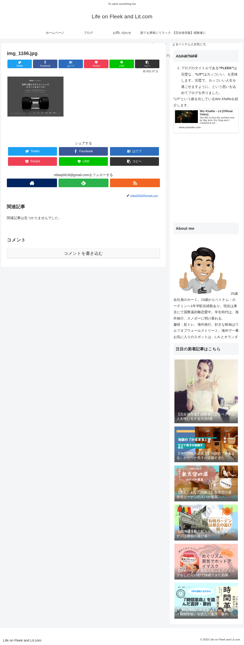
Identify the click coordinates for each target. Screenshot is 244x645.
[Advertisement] (206, 186)
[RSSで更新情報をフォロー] (135, 183)
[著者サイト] (32, 183)
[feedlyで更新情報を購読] (83, 183)
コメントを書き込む (83, 253)
